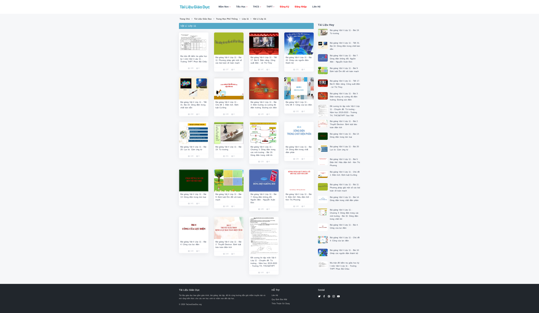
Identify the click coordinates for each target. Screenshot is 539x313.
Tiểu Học (240, 6)
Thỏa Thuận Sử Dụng (281, 303)
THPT (269, 6)
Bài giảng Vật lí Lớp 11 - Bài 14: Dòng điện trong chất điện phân (298, 149)
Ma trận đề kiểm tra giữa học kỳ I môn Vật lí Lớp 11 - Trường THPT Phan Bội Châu (193, 59)
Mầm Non (224, 6)
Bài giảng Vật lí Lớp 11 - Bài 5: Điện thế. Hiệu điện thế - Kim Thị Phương (298, 197)
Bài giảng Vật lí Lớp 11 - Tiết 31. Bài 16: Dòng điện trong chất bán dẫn (193, 105)
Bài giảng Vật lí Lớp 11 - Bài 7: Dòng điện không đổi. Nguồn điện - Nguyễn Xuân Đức (344, 58)
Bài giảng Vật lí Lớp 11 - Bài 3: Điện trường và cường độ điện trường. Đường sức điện (264, 105)
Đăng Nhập (301, 6)
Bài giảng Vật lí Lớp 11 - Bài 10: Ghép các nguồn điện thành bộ (298, 60)
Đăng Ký (284, 6)
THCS (256, 6)
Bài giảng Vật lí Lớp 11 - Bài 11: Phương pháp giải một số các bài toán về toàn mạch (228, 60)
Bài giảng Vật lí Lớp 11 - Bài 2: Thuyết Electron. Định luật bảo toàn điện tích (228, 244)
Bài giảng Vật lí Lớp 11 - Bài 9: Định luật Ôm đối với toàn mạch (228, 197)
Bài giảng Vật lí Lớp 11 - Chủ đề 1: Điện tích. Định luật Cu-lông (226, 105)
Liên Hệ (316, 6)
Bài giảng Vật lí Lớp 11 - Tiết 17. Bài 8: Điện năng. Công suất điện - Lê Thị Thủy (264, 60)
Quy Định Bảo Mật (279, 299)
